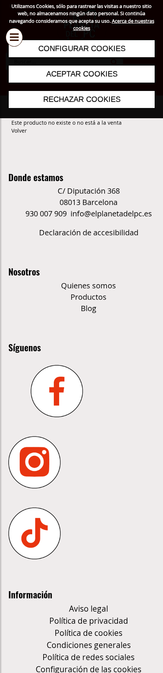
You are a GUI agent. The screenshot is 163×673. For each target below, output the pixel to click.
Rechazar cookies (81, 99)
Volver (19, 130)
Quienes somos (88, 285)
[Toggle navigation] (14, 31)
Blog (88, 308)
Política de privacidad (88, 620)
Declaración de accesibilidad (88, 232)
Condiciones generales (89, 645)
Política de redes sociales (88, 657)
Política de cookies (88, 633)
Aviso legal (88, 608)
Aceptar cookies (81, 74)
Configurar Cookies (81, 48)
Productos (89, 297)
